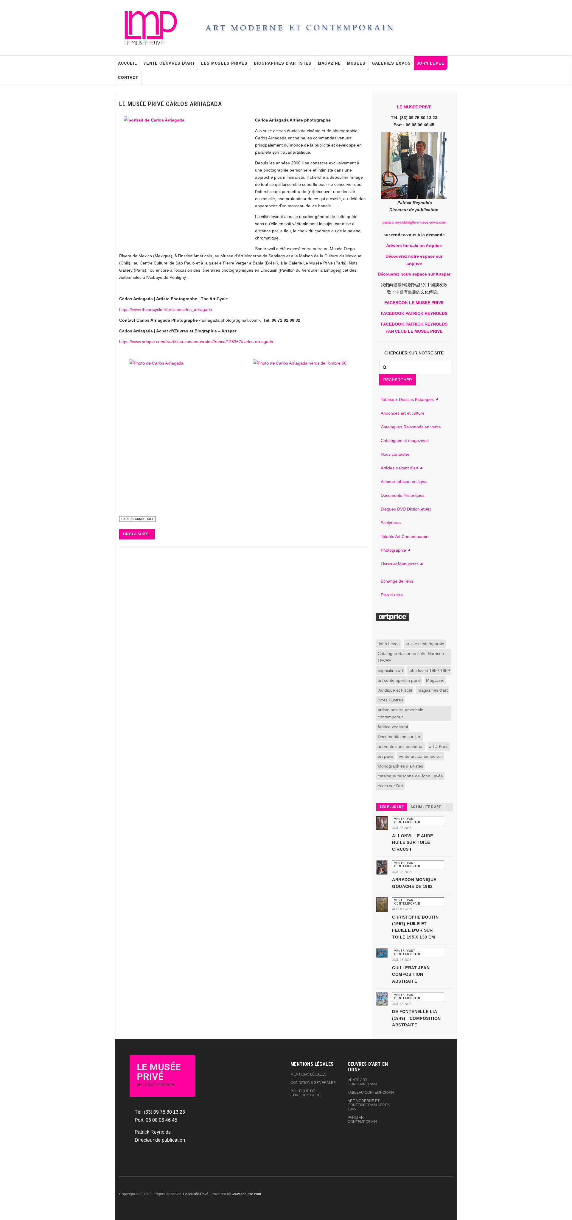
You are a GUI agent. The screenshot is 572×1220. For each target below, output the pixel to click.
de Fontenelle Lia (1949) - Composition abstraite (416, 1018)
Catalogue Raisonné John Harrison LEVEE (411, 657)
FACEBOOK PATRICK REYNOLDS (414, 313)
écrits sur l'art (390, 785)
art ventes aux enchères (400, 746)
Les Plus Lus (391, 806)
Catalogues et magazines (405, 440)
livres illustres (390, 700)
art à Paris (438, 746)
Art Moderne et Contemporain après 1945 (369, 1105)
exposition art (390, 670)
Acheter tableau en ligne (404, 481)
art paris (385, 756)
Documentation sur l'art (400, 736)
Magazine (329, 63)
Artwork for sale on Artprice (414, 245)
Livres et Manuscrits (400, 563)
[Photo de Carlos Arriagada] (181, 438)
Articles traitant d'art (399, 468)
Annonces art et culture (403, 413)
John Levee (430, 63)
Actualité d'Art (426, 806)
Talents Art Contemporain (404, 536)
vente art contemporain (421, 756)
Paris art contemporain (362, 1119)
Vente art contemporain (362, 1082)
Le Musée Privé (196, 1194)
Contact (128, 77)
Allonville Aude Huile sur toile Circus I (412, 842)
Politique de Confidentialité (306, 1093)
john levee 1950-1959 (429, 670)
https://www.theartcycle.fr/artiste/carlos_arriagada (165, 309)
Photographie (393, 550)
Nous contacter (395, 454)
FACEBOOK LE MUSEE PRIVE (414, 302)
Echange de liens (397, 581)
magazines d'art (433, 690)
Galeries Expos (391, 63)
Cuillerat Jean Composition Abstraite (411, 974)
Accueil (127, 63)
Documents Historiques (403, 495)
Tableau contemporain (371, 1092)
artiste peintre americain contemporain (400, 713)
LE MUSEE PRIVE (414, 107)
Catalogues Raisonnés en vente (411, 426)
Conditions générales (313, 1083)
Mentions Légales (308, 1074)
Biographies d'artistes (283, 63)
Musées (356, 63)
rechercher (397, 379)
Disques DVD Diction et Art (406, 509)
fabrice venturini (393, 726)
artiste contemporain (424, 643)
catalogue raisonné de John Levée (410, 776)
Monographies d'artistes (400, 766)
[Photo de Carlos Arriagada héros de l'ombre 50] (305, 438)
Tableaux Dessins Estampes (407, 399)
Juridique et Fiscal (395, 690)
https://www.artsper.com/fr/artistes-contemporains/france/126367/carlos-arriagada (196, 341)
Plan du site (392, 594)
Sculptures (391, 522)
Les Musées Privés (224, 63)
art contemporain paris (399, 680)
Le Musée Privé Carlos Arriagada (170, 104)
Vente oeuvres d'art (169, 63)
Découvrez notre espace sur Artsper (414, 274)
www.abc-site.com (246, 1194)
